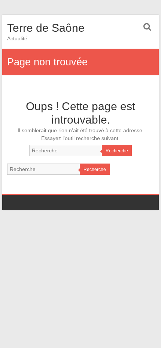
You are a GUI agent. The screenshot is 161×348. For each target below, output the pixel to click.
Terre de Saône (46, 28)
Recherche (117, 150)
